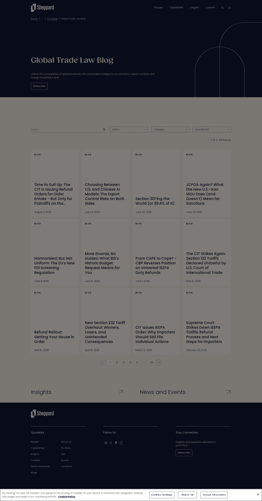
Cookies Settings (161, 494)
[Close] (258, 494)
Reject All (187, 494)
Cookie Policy (66, 496)
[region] (131, 495)
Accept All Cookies (214, 494)
